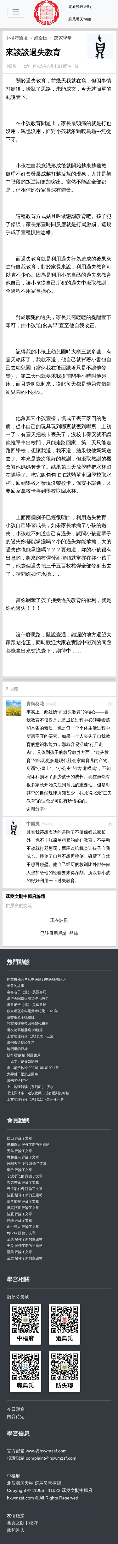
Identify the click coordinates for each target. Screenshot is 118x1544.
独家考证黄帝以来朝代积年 (27, 1023)
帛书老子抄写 (17, 1080)
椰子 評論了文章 (19, 1170)
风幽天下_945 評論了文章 (27, 1163)
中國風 (33, 823)
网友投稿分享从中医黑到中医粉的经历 (36, 979)
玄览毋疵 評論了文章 (23, 1182)
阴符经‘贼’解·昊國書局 (24, 1055)
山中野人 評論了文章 (23, 1227)
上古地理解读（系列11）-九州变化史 (35, 1099)
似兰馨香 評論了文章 (23, 1201)
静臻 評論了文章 (19, 1220)
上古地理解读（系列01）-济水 (30, 1087)
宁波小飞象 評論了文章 (24, 1176)
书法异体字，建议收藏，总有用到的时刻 (38, 1093)
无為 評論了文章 (19, 1151)
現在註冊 (59, 920)
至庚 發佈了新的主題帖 (24, 1239)
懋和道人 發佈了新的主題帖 (28, 1144)
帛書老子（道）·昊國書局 (26, 992)
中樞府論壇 (17, 37)
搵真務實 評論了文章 (23, 1208)
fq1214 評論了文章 (21, 1233)
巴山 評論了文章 (19, 1138)
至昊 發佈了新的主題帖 (24, 1245)
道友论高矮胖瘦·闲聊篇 (25, 1030)
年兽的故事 (15, 986)
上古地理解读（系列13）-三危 (30, 1036)
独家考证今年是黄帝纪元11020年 (32, 1011)
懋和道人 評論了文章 (23, 1157)
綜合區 (41, 37)
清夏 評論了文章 (19, 1214)
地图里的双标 (17, 1049)
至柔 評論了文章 (19, 1252)
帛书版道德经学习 (21, 1042)
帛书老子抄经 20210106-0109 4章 (33, 1068)
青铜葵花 (35, 703)
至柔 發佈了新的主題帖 (24, 1258)
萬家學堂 (63, 37)
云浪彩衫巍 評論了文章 (24, 1189)
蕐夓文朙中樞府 (22, 1522)
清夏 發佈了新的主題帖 (24, 1195)
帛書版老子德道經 (21, 1017)
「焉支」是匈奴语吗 (22, 1061)
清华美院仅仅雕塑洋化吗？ (27, 998)
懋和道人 (16, 1530)
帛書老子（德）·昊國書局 (26, 1004)
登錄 (73, 933)
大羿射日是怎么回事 (22, 1074)
